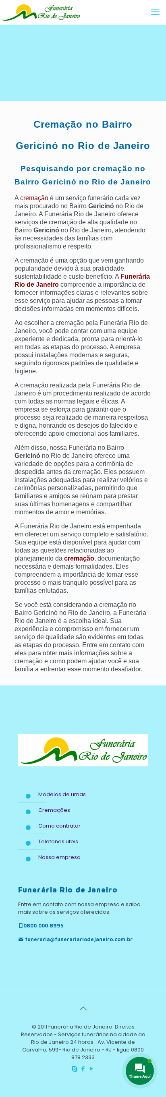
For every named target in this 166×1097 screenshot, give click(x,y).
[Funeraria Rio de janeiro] (40, 12)
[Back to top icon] (83, 1008)
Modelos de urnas (62, 794)
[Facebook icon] (83, 1068)
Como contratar (59, 826)
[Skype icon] (75, 1068)
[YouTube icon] (92, 1068)
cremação (34, 198)
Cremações (54, 810)
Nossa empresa (59, 857)
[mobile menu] (155, 12)
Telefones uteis (58, 841)
